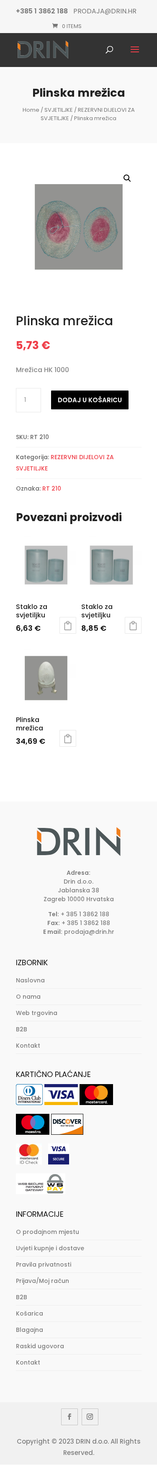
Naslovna (30, 980)
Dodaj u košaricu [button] (67, 625)
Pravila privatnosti (43, 1264)
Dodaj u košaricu (90, 400)
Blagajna (29, 1330)
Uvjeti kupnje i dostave (50, 1248)
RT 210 (51, 488)
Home (31, 110)
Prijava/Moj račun (42, 1281)
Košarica (29, 1313)
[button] (127, 178)
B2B (21, 1029)
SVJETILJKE (58, 110)
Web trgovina (36, 1013)
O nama (28, 996)
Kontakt (28, 1045)
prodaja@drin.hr (89, 932)
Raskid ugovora (40, 1346)
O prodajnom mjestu (47, 1232)
